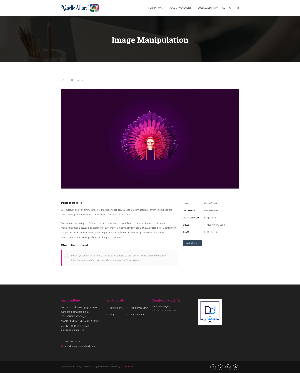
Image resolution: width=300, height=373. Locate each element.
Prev (64, 80)
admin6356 (157, 310)
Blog (112, 314)
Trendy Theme (126, 366)
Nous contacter (138, 314)
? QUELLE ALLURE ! (206, 7)
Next (79, 80)
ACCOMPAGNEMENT (180, 7)
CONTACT (227, 7)
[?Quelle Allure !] (81, 8)
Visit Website (192, 242)
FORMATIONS (155, 7)
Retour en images (161, 306)
